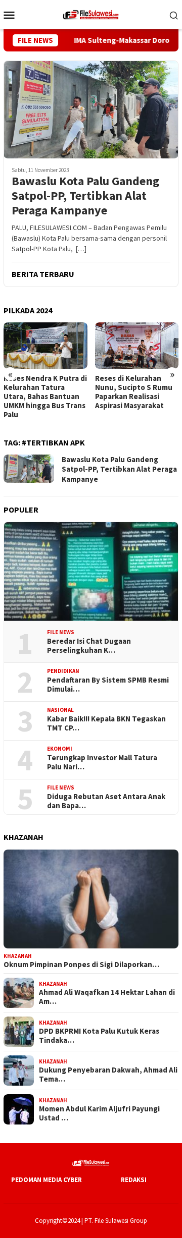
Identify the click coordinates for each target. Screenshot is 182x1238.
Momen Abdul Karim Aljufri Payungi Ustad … (99, 1113)
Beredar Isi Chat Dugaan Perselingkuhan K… (89, 646)
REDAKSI (134, 1179)
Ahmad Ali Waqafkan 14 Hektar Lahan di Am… (107, 997)
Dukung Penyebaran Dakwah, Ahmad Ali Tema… (108, 1074)
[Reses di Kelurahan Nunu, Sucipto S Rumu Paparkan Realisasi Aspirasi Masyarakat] (137, 345)
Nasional (60, 709)
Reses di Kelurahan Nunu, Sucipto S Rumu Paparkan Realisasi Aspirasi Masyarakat (133, 392)
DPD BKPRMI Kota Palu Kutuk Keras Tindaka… (99, 1036)
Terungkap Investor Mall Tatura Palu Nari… (102, 762)
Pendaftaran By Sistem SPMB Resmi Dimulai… (108, 685)
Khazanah (18, 956)
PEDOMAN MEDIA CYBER (46, 1179)
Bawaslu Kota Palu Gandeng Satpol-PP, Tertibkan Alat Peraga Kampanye (85, 195)
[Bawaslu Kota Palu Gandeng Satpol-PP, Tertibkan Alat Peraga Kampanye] (91, 109)
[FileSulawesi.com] (91, 13)
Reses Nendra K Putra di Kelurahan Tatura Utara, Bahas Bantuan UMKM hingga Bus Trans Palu (45, 396)
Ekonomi (59, 748)
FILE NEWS (60, 632)
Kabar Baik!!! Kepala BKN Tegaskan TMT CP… (106, 723)
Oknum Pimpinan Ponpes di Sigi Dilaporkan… (81, 964)
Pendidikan (63, 670)
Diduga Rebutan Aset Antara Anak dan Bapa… (106, 801)
